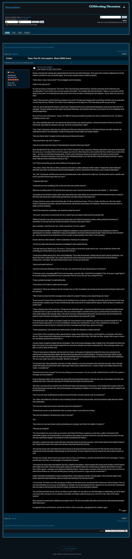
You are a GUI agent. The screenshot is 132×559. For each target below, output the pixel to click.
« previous (120, 51)
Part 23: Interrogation (44, 67)
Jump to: (102, 531)
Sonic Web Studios (70, 548)
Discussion (12, 7)
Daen (12, 72)
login (22, 17)
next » (126, 51)
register (28, 17)
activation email (21, 19)
